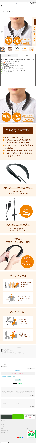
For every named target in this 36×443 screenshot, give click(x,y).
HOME (1, 11)
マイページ (19, 440)
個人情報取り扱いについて (4, 432)
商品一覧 (8, 440)
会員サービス (2, 424)
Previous (2, 31)
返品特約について (3, 376)
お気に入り (14, 440)
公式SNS (2, 428)
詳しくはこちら (33, 356)
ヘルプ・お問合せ (3, 426)
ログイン (27, 2)
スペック (27, 55)
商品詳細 (9, 55)
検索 (8, 442)
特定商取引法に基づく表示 (4, 430)
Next (34, 31)
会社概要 (2, 434)
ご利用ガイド (34, 2)
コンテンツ (2, 422)
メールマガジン (34, 3)
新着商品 (2, 440)
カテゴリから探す (3, 420)
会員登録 (30, 2)
